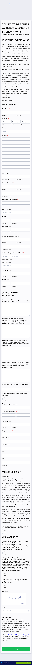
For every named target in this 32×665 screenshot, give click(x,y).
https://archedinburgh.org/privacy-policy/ (18, 635)
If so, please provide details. (10, 404)
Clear (22, 603)
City (3, 156)
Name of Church (5, 179)
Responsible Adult (8, 183)
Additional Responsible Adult (11, 236)
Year (22, 124)
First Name (4, 115)
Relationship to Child (6, 196)
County (3, 163)
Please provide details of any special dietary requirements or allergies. (15, 300)
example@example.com (7, 206)
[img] (14, 597)
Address (5, 135)
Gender (4, 128)
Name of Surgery (5, 437)
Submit (16, 649)
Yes (5, 397)
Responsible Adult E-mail (10, 199)
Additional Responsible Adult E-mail (13, 253)
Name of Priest (19, 179)
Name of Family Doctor (9, 411)
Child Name (6, 109)
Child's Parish (6, 173)
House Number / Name (7, 142)
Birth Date (5, 118)
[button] (28, 610)
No (5, 400)
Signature (5, 591)
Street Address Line (6, 149)
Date (3, 613)
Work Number (6, 217)
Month (13, 124)
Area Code (4, 223)
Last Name (18, 115)
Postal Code (4, 170)
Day (3, 124)
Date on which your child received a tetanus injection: (15, 385)
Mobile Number (6, 209)
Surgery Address (7, 431)
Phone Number (14, 223)
